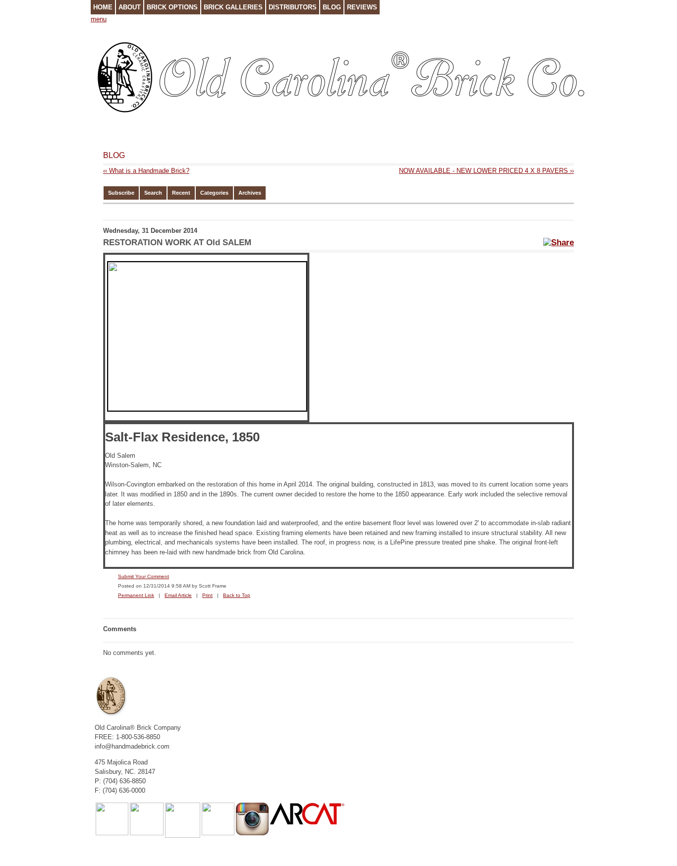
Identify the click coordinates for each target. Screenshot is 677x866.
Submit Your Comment (143, 576)
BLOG (114, 155)
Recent (181, 193)
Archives (249, 193)
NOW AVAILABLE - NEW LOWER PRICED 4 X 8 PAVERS (486, 170)
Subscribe (121, 193)
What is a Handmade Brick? (146, 170)
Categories (214, 193)
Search (153, 193)
